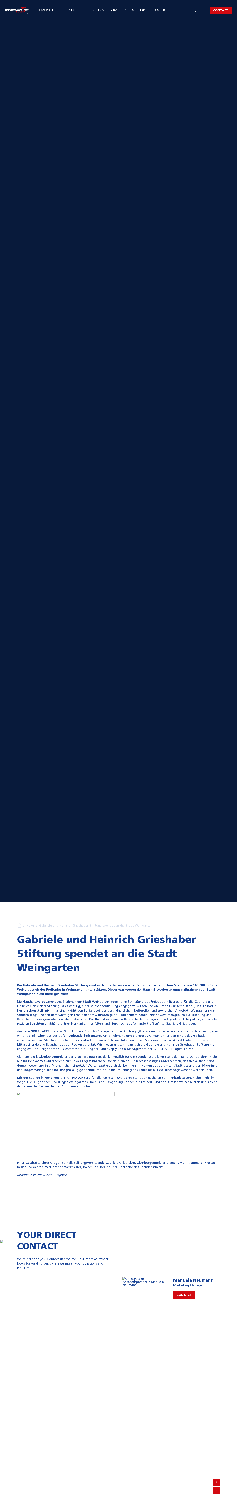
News (30, 925)
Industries (93, 10)
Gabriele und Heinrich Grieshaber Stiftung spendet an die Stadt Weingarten (95, 925)
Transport (45, 10)
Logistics (69, 10)
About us (139, 10)
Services (116, 10)
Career (160, 10)
